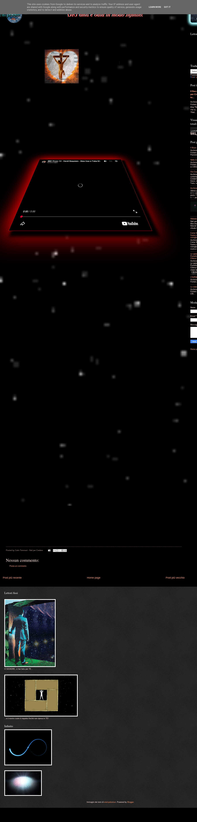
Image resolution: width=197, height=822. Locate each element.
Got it (167, 7)
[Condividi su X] (59, 550)
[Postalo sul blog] (57, 550)
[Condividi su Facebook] (62, 550)
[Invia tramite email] (54, 550)
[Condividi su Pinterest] (65, 550)
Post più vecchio (175, 577)
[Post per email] (49, 550)
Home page (93, 577)
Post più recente (12, 577)
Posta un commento (18, 566)
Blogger (130, 802)
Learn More (155, 7)
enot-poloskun (110, 802)
